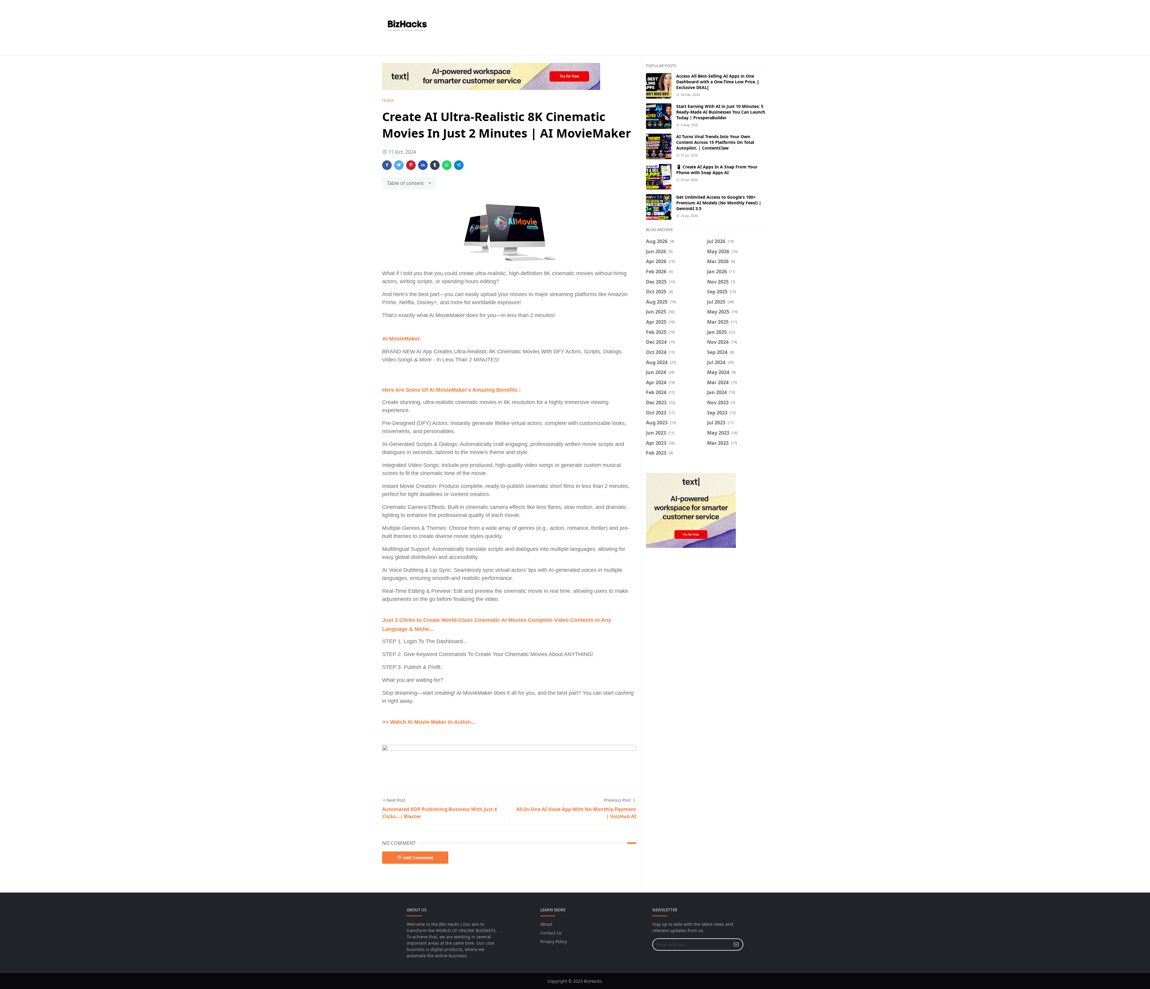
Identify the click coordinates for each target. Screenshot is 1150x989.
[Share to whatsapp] (447, 165)
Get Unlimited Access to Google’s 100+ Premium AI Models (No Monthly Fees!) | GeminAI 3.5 (718, 202)
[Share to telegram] (459, 165)
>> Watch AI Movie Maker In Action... (428, 722)
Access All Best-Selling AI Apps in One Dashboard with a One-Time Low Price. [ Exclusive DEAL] (717, 81)
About (546, 924)
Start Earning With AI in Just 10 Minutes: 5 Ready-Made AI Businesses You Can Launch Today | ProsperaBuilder (720, 111)
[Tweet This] (399, 165)
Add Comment (418, 857)
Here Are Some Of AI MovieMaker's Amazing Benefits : (452, 390)
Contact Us (551, 933)
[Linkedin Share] (423, 165)
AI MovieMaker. (401, 339)
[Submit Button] (736, 944)
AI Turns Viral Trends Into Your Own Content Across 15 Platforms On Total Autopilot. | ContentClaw (715, 142)
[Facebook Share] (387, 165)
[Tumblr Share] (435, 165)
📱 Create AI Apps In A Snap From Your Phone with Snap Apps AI (716, 169)
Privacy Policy (553, 941)
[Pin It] (411, 165)
